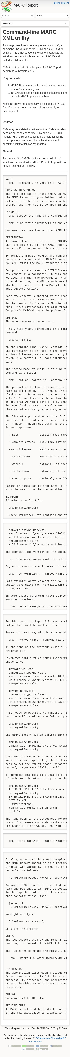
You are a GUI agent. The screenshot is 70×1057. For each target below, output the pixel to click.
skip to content (61, 2)
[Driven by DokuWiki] (41, 1049)
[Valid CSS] (28, 1049)
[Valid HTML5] (55, 1045)
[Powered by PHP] (41, 1045)
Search (32, 15)
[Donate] (28, 1045)
